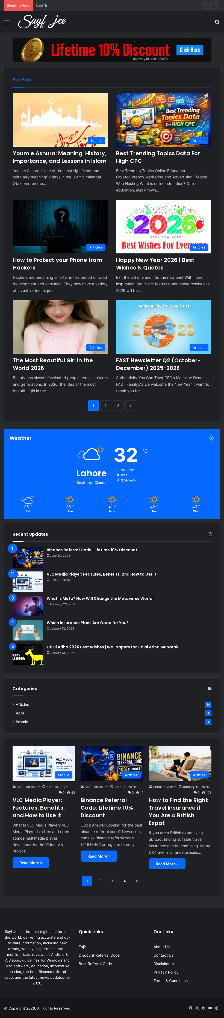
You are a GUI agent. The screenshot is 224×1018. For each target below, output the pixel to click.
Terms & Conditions (171, 980)
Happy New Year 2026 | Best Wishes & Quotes (155, 263)
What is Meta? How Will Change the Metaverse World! (100, 598)
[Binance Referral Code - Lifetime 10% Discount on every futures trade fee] (112, 49)
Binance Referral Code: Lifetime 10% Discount (92, 550)
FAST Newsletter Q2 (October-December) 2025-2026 (158, 364)
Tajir (82, 947)
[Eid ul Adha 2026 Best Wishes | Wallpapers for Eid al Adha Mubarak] (28, 654)
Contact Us (163, 955)
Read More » (30, 862)
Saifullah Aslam (28, 787)
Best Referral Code (95, 964)
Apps (20, 713)
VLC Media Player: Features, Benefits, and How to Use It (102, 574)
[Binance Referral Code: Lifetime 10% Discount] (28, 557)
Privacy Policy (166, 972)
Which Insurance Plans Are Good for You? (88, 622)
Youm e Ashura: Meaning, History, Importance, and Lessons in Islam (60, 157)
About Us (162, 947)
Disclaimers (164, 964)
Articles (22, 704)
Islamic (22, 722)
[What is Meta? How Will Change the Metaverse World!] (28, 606)
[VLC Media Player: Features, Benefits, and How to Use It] (28, 581)
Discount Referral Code (99, 955)
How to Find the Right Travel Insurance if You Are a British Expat (178, 811)
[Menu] (7, 24)
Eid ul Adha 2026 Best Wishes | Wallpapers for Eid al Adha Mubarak (112, 647)
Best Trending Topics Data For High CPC (70, 5)
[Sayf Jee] (42, 21)
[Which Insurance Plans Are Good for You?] (28, 630)
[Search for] (217, 24)
